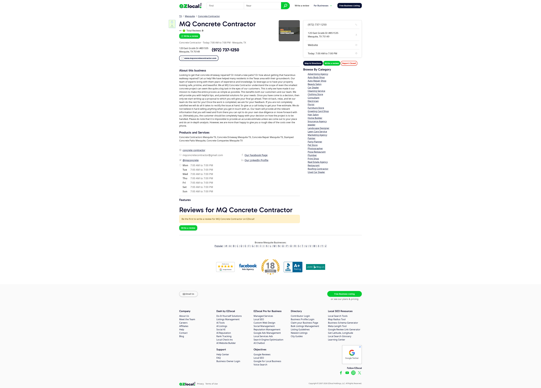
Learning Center (336, 339)
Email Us (190, 294)
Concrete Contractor (209, 16)
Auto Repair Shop (317, 80)
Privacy (200, 383)
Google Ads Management (267, 332)
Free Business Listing (344, 294)
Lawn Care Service (317, 131)
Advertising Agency (318, 74)
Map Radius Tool (337, 319)
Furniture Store (316, 107)
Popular (219, 245)
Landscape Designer (318, 128)
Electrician (313, 101)
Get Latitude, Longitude (340, 332)
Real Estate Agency (318, 162)
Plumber (312, 155)
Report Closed (349, 63)
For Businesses (321, 5)
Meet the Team (187, 319)
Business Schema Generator (343, 322)
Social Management (264, 326)
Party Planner (315, 141)
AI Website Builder (226, 343)
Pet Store (313, 145)
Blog (181, 336)
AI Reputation (223, 332)
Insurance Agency (317, 121)
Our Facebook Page (256, 155)
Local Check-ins (224, 339)
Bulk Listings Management (305, 326)
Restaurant (314, 165)
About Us (184, 316)
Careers (183, 322)
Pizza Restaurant (317, 151)
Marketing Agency (317, 134)
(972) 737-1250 (317, 24)
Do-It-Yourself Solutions (229, 316)
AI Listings (221, 326)
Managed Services (263, 316)
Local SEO (259, 319)
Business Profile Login (302, 319)
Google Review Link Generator (344, 329)
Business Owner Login (228, 361)
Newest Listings (299, 332)
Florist (311, 104)
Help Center (222, 354)
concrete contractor (194, 150)
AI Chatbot (259, 343)
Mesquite (190, 16)
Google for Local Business (267, 361)
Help (181, 329)
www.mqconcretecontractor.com (200, 58)
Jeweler (311, 124)
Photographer (315, 148)
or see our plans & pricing (344, 299)
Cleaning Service (316, 90)
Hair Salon (313, 114)
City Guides (297, 336)
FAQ (218, 357)
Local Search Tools (338, 316)
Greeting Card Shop (318, 111)
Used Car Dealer (316, 172)
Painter (311, 138)
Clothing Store (315, 94)
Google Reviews (262, 354)
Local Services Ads (263, 336)
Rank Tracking (223, 336)
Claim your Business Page (304, 322)
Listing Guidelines (300, 329)
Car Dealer (313, 87)
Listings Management (228, 319)
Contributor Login (300, 316)
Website (313, 45)
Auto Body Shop (316, 77)
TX (180, 16)
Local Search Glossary (339, 336)
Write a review (302, 5)
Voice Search (260, 364)
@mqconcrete (191, 160)
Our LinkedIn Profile (256, 160)
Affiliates (183, 326)
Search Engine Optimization (268, 339)
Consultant (313, 97)
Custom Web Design (264, 322)
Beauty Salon (315, 84)
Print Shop (313, 158)
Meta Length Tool (337, 326)
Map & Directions (313, 63)
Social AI (220, 329)
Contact (183, 332)
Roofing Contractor (318, 168)
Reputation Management (267, 329)
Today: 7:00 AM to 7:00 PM (217, 42)
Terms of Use (211, 383)
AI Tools (220, 322)
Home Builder (315, 118)
